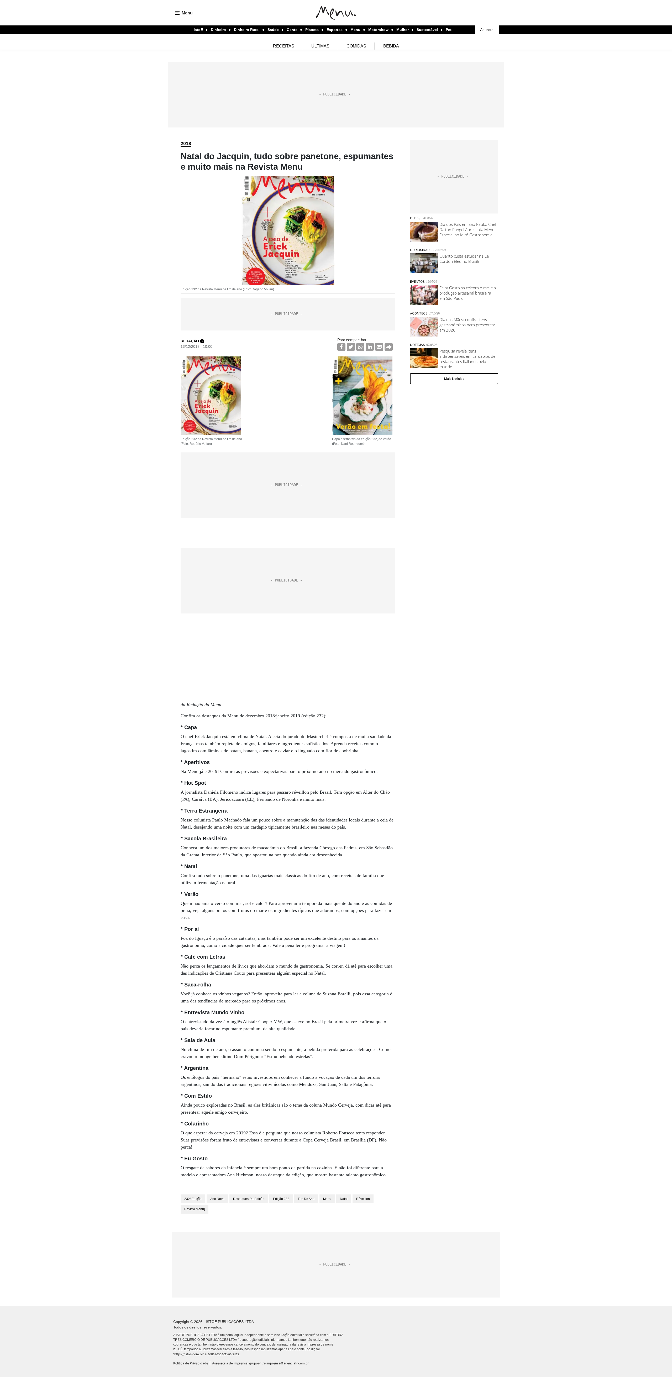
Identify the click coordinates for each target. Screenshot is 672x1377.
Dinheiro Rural (247, 30)
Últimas (320, 46)
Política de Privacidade (190, 1363)
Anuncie (487, 30)
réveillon (363, 1199)
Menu (355, 30)
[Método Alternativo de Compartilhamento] (389, 347)
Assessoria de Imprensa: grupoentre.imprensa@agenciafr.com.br (260, 1363)
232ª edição (193, 1199)
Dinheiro (218, 30)
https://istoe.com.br (188, 1354)
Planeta (312, 30)
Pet (449, 30)
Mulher (402, 30)
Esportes (335, 30)
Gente (292, 30)
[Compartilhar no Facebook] (341, 347)
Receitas (283, 46)
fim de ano (306, 1199)
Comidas (356, 46)
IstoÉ (198, 30)
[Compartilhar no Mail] (379, 347)
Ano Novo (217, 1199)
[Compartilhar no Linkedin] (370, 347)
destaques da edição (248, 1199)
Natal (344, 1199)
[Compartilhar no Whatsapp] (360, 347)
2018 (186, 143)
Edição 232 (281, 1199)
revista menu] (194, 1209)
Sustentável (427, 30)
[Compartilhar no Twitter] (351, 347)
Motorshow (378, 30)
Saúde (273, 30)
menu (327, 1199)
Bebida (391, 46)
